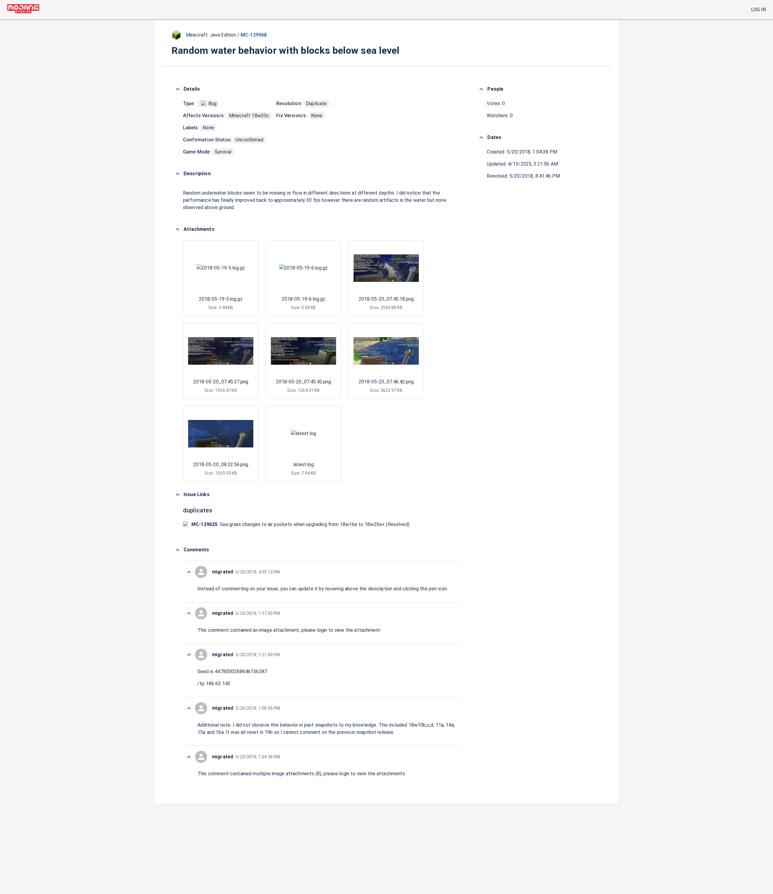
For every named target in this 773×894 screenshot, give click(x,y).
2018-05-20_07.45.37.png (220, 382)
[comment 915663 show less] (189, 655)
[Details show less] (178, 89)
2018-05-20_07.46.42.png (386, 382)
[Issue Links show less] (178, 495)
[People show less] (481, 89)
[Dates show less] (481, 137)
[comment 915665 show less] (189, 572)
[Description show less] (178, 174)
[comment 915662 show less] (189, 708)
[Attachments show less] (178, 229)
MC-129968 (254, 35)
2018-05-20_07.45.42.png (303, 382)
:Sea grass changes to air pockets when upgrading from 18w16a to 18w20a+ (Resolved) (300, 524)
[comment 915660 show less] (189, 757)
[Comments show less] (178, 550)
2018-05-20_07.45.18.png (386, 299)
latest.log (303, 464)
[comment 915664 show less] (189, 613)
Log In (758, 9)
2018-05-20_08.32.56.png (220, 464)
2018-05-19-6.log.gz (303, 299)
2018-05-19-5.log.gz (220, 299)
